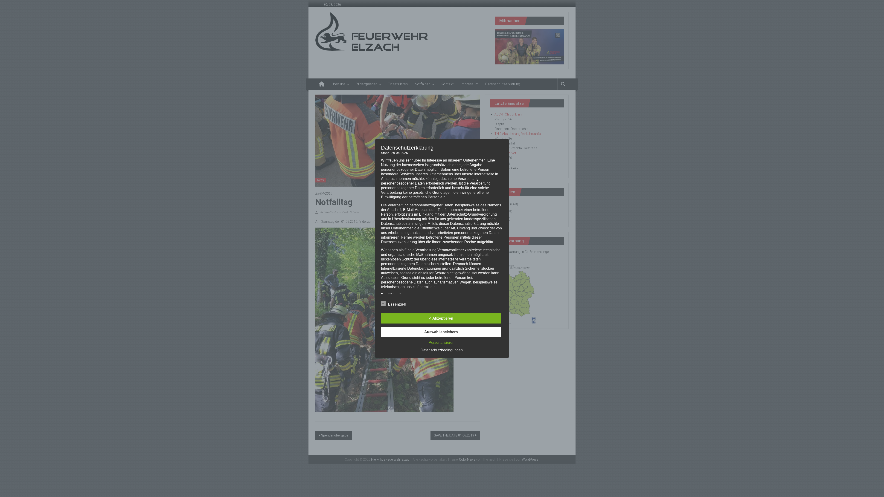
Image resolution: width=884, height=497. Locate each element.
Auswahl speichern (441, 332)
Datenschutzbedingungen (442, 350)
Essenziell (397, 304)
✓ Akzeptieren (441, 318)
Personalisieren (441, 342)
